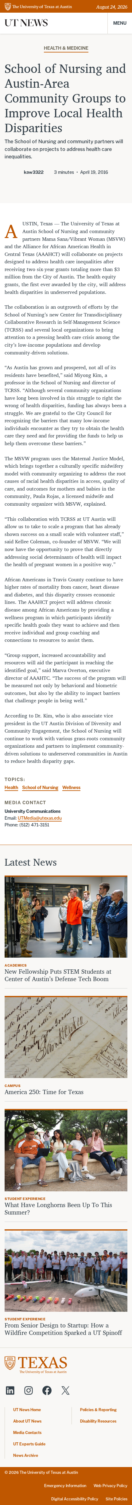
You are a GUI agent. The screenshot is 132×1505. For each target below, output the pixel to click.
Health (11, 787)
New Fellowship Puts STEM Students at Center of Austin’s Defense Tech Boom (58, 975)
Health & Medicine (66, 48)
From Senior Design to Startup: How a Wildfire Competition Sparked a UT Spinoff (63, 1329)
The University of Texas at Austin (49, 1472)
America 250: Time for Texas (45, 1092)
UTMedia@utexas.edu (40, 818)
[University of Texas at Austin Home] (38, 7)
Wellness (71, 787)
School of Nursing (40, 787)
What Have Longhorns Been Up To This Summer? (58, 1208)
